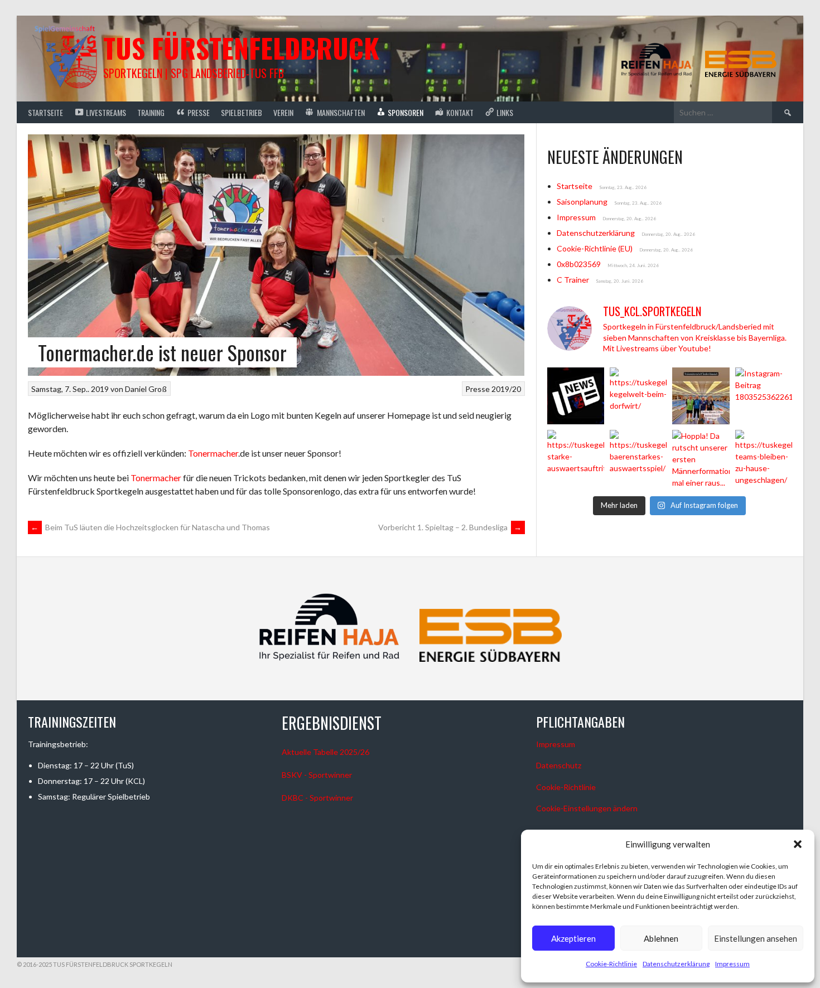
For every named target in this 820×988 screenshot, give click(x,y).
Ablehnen (661, 938)
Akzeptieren (573, 938)
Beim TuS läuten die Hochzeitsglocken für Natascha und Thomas (150, 527)
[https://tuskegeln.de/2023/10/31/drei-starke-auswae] (575, 458)
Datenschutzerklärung (676, 964)
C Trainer (573, 279)
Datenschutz (558, 765)
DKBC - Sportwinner (317, 797)
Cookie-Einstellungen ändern (587, 808)
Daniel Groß (146, 389)
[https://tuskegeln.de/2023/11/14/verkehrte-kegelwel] (638, 395)
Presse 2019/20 (493, 389)
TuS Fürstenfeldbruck (241, 47)
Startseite (45, 112)
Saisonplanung (582, 201)
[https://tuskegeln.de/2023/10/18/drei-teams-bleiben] (763, 458)
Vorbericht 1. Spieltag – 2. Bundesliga (450, 527)
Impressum (732, 964)
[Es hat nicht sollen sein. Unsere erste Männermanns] (575, 395)
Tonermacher (213, 453)
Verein (283, 112)
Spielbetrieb (241, 112)
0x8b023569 (579, 264)
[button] (797, 844)
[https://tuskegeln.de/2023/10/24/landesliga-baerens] (638, 458)
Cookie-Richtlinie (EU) (595, 248)
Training (151, 112)
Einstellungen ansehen (755, 938)
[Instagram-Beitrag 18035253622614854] (763, 395)
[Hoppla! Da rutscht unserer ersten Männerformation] (700, 458)
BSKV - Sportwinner (317, 774)
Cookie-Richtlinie (611, 964)
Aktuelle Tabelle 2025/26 (325, 752)
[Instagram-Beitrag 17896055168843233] (700, 395)
